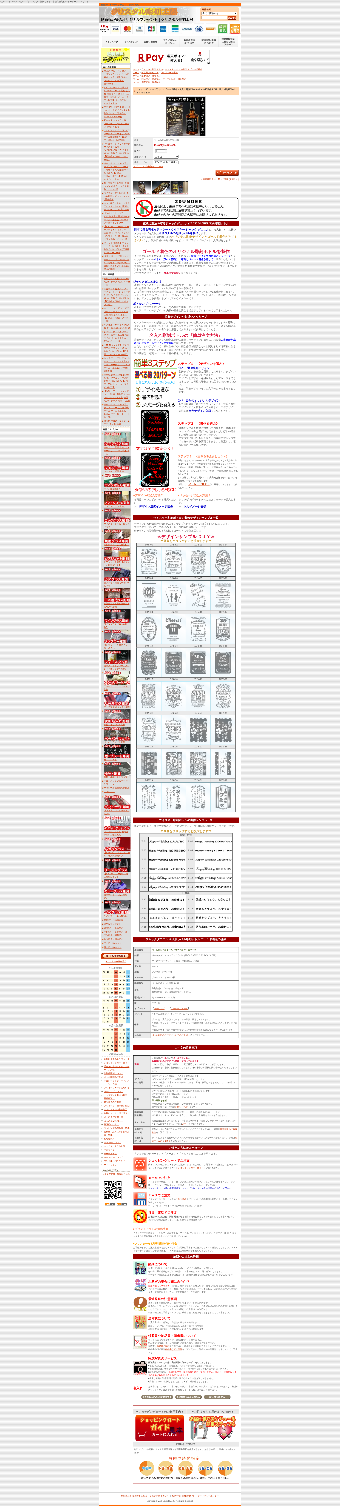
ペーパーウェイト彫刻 (114, 742)
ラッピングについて (113, 1091)
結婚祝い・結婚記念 (113, 920)
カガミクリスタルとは (114, 1146)
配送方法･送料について (183, 1496)
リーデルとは (110, 1153)
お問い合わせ (181, 1107)
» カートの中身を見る (116, 961)
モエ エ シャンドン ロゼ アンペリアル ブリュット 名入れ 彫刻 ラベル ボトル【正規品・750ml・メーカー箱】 (116, 314)
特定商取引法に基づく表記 (134, 1496)
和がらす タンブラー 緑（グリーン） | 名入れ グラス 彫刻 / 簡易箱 (116, 123)
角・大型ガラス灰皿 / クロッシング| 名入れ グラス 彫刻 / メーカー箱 (116, 186)
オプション (109, 791)
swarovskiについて (112, 1142)
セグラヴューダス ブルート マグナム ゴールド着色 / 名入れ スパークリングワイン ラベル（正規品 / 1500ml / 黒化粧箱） (117, 364)
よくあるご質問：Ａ (113, 1120)
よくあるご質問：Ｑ (113, 1117)
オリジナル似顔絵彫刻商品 (116, 788)
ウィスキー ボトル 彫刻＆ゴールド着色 (183, 69)
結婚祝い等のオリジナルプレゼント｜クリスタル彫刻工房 (147, 19)
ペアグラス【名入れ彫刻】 (116, 916)
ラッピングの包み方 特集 (116, 1128)
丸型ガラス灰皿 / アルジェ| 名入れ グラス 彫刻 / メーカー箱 (117, 281)
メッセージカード (179, 1008)
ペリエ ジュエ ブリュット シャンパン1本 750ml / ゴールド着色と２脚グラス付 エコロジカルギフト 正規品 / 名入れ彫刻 (117, 262)
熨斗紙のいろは (111, 1124)
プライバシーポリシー (208, 1496)
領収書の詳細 (163, 1346)
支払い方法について (159, 1496)
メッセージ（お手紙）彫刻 (116, 1106)
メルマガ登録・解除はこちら (116, 1174)
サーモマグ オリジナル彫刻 (117, 707)
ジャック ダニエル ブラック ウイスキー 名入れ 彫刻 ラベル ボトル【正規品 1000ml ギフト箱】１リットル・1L (117, 410)
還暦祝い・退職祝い (113, 928)
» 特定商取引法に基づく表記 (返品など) (220, 179)
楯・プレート (110, 759)
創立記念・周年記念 (113, 939)
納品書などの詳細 (173, 1349)
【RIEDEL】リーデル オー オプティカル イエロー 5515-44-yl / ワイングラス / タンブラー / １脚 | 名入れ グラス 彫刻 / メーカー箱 (116, 233)
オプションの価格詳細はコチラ (148, 166)
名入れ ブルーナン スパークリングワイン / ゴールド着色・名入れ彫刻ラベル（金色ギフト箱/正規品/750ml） (116, 77)
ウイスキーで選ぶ (169, 72)
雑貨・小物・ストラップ (115, 777)
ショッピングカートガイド (116, 1063)
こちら (185, 1124)
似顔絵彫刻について (113, 1073)
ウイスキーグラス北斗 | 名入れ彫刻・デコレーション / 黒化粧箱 (116, 196)
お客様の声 (109, 1139)
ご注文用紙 (181, 1199)
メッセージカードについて (116, 1088)
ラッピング (159, 1008)
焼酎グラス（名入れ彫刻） (116, 544)
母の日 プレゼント (112, 947)
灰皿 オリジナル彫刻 (114, 724)
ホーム (136, 69)
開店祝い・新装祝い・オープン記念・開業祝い (163, 79)
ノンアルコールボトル (114, 506)
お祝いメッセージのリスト (116, 1113)
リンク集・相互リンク (114, 1161)
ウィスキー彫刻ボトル (114, 471)
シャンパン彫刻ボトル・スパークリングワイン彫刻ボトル (116, 450)
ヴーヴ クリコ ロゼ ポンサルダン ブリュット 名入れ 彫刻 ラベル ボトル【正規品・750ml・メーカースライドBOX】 (116, 381)
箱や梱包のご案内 (112, 1102)
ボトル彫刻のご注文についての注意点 (170, 1035)
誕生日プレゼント (112, 924)
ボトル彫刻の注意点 (113, 1077)
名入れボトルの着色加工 (115, 1109)
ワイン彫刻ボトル (112, 489)
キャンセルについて (113, 1157)
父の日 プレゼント (112, 943)
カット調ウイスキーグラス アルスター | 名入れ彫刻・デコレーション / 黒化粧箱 (116, 206)
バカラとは (109, 1150)
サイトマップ (110, 1165)
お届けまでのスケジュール (116, 1059)
